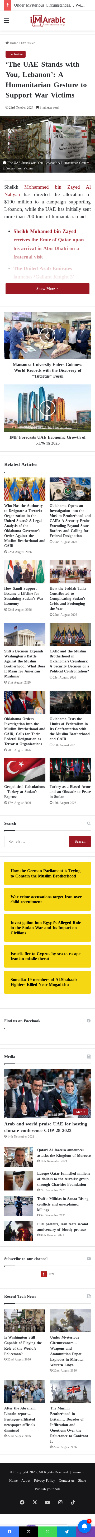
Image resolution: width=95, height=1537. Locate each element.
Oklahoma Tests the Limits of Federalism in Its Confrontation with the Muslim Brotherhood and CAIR (70, 729)
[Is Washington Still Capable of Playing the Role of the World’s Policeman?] (24, 1320)
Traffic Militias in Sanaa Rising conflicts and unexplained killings (62, 1204)
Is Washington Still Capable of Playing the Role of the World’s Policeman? (23, 1346)
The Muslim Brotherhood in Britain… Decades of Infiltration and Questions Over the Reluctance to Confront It (69, 1425)
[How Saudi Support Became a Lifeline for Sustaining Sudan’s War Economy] (24, 571)
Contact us (66, 1480)
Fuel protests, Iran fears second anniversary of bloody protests (62, 1227)
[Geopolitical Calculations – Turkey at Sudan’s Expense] (24, 770)
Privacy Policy (44, 1480)
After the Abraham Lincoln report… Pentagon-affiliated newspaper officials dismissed (20, 1419)
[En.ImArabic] (47, 20)
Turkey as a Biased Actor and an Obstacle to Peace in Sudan (70, 791)
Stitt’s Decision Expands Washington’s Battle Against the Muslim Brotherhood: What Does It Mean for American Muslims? (24, 664)
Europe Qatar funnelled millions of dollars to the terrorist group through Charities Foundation (63, 1179)
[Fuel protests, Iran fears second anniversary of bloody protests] (18, 1231)
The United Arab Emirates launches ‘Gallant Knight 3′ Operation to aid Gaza (43, 277)
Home (13, 43)
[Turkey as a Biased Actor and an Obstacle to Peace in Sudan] (70, 770)
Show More (46, 288)
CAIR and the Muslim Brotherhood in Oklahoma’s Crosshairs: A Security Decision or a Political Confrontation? (69, 661)
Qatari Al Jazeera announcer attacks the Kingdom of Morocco (64, 1152)
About (25, 1480)
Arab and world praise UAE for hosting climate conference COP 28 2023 (45, 1127)
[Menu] (6, 22)
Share (82, 1480)
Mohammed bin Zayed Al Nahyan (47, 190)
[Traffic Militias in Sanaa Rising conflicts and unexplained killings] (18, 1206)
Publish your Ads (47, 1489)
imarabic (79, 1472)
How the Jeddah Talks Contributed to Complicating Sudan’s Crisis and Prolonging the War (68, 598)
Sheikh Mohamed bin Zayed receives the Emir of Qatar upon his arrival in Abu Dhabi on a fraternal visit (48, 244)
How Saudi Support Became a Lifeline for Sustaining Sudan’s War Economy (23, 596)
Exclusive (28, 43)
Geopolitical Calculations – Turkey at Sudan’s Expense (24, 791)
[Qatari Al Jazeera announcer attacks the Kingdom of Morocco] (18, 1157)
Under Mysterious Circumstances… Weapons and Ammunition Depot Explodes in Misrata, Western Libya (67, 1351)
